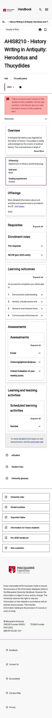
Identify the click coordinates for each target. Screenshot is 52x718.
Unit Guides (19, 206)
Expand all (38, 226)
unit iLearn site (37, 442)
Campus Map (15, 693)
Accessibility (14, 679)
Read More (39, 151)
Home (4, 22)
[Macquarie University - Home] (9, 11)
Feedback (13, 650)
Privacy (12, 707)
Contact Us (14, 664)
